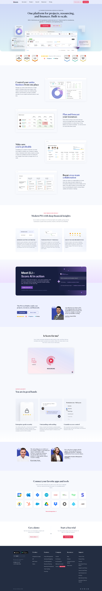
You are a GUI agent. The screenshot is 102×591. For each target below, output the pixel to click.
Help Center (69, 565)
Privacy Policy (81, 558)
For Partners (58, 558)
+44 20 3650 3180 (17, 564)
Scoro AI (37, 1)
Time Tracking (47, 568)
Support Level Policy (83, 567)
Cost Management (48, 561)
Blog (68, 556)
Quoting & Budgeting (48, 558)
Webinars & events (59, 563)
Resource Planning (48, 563)
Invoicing (46, 571)
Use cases (24, 1)
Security (80, 561)
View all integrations (50, 511)
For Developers (59, 561)
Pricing (50, 1)
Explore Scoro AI (26, 287)
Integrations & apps (36, 556)
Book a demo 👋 (77, 1)
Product (31, 1)
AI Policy (80, 575)
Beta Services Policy (83, 577)
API (33, 558)
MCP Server (34, 561)
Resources (43, 1)
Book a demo (33, 312)
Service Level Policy (83, 570)
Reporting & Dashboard (49, 566)
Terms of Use (81, 556)
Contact (57, 556)
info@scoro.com (16, 562)
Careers (60, 566)
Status (33, 563)
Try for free (85, 1)
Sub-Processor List (82, 572)
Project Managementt (48, 556)
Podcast (68, 558)
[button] (19, 556)
